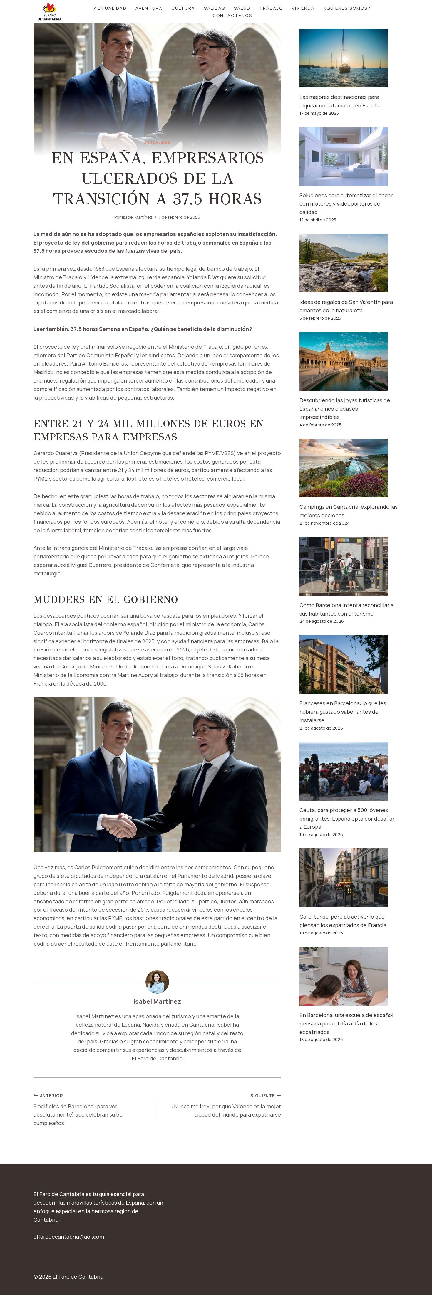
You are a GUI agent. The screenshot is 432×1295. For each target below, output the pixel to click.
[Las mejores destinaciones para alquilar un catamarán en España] (348, 58)
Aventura (149, 8)
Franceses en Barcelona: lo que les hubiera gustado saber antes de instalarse (342, 712)
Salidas (214, 8)
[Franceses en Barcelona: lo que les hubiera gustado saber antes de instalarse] (348, 664)
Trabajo (271, 8)
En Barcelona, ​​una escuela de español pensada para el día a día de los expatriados (346, 1023)
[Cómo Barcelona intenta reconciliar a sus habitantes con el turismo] (348, 566)
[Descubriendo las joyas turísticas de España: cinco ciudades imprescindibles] (348, 361)
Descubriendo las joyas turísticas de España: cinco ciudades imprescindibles (344, 409)
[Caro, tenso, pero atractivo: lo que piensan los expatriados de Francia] (348, 877)
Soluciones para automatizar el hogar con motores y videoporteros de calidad (346, 204)
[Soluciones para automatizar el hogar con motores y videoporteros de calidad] (348, 156)
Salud (242, 8)
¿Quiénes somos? (347, 8)
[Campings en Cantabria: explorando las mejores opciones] (348, 468)
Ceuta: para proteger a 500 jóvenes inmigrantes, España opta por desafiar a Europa (346, 818)
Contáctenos (232, 15)
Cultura (183, 8)
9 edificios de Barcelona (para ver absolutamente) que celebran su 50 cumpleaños (78, 1109)
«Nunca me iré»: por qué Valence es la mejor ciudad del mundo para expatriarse (226, 1105)
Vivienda (303, 8)
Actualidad (110, 8)
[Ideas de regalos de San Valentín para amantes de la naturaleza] (348, 263)
